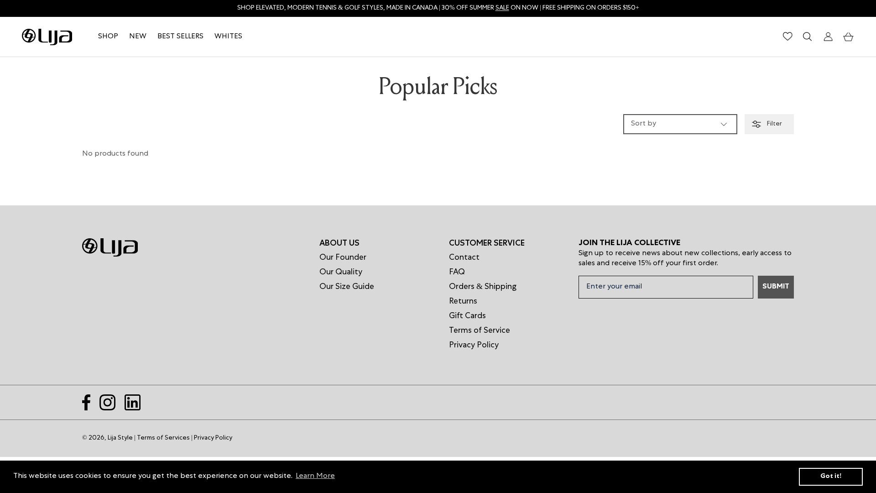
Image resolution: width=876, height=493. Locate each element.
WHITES (228, 37)
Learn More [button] (315, 476)
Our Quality (340, 272)
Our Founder (342, 258)
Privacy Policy (474, 345)
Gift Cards (467, 316)
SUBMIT (775, 287)
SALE (502, 8)
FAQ (457, 272)
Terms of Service (479, 331)
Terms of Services (163, 438)
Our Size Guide (346, 287)
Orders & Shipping (482, 287)
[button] (849, 37)
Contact (464, 258)
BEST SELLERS (180, 37)
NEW (137, 37)
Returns (463, 302)
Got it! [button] (831, 476)
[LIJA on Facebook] (86, 402)
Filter (774, 124)
